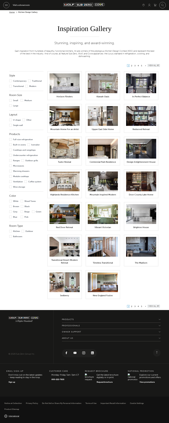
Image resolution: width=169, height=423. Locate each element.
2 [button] (131, 65)
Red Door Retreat (64, 227)
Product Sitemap (11, 409)
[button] (145, 65)
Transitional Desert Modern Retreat (64, 261)
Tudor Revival (64, 162)
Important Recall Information (113, 403)
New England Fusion (103, 295)
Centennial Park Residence (103, 162)
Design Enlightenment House (141, 162)
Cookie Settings (137, 403)
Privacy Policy (32, 403)
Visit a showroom (21, 5)
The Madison (141, 263)
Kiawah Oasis (103, 96)
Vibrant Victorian (103, 227)
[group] (18, 81)
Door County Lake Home (141, 194)
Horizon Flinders (65, 96)
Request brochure (105, 382)
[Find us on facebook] (66, 353)
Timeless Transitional (103, 263)
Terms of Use (91, 403)
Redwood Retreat (141, 129)
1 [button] (128, 65)
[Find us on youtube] (75, 353)
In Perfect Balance (141, 96)
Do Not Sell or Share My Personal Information (61, 403)
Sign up (12, 382)
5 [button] (141, 65)
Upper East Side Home (103, 129)
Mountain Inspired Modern (103, 194)
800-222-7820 (57, 379)
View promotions (147, 382)
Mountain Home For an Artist (64, 129)
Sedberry (64, 295)
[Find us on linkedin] (92, 353)
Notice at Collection (13, 403)
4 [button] (138, 65)
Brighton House (141, 227)
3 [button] (134, 65)
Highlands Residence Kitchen (64, 194)
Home (12, 12)
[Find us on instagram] (83, 353)
